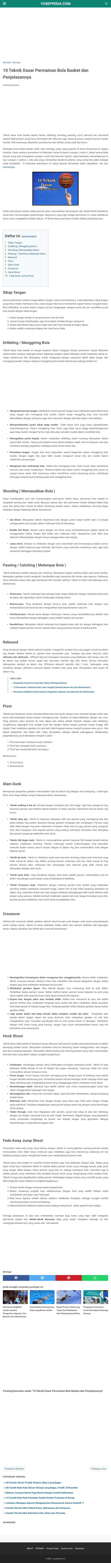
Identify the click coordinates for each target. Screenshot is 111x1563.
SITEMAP (40, 1548)
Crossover (13, 268)
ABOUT (30, 1548)
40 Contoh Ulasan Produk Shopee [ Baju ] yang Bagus (33, 1482)
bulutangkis (9, 167)
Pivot (10, 261)
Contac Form (67, 1548)
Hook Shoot (14, 272)
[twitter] (42, 1278)
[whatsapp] (95, 1278)
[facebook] (16, 1278)
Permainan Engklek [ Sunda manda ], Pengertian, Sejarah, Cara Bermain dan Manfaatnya (53, 692)
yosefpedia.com (56, 4)
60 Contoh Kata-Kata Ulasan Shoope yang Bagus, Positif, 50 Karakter (42, 1487)
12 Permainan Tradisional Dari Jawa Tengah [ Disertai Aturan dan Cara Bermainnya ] (52, 687)
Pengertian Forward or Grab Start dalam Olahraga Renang (39, 683)
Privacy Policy (52, 1548)
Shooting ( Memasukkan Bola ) (24, 250)
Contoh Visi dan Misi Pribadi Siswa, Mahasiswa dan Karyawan (38, 1508)
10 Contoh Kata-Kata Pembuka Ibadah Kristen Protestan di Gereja (40, 1497)
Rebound (12, 257)
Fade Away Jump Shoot (21, 275)
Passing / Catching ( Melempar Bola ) (27, 253)
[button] (6, 232)
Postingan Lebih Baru (14, 1469)
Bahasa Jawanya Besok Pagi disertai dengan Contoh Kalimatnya (39, 1492)
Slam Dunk (13, 264)
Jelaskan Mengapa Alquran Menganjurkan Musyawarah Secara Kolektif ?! (45, 1503)
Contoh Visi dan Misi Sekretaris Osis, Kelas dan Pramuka (35, 1513)
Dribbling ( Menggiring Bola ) (22, 246)
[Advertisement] (55, 36)
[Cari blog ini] (106, 3)
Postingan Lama (98, 1469)
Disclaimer (79, 1548)
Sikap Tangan (15, 242)
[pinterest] (69, 1278)
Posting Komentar (11, 85)
